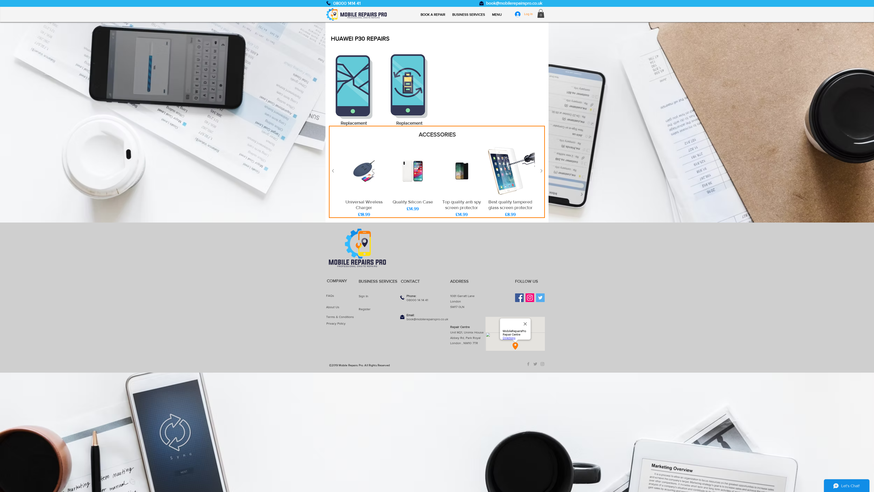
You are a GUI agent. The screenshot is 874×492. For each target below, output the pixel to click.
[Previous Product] (333, 171)
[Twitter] (540, 297)
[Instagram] (530, 297)
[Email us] (481, 3)
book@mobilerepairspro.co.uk (514, 3)
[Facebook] (519, 297)
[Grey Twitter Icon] (535, 363)
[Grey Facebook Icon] (528, 363)
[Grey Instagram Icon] (542, 363)
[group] (437, 182)
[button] (496, 14)
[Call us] (328, 3)
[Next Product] (541, 171)
